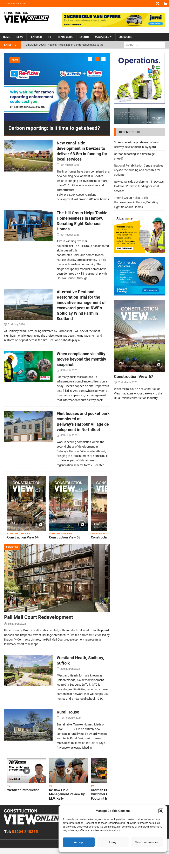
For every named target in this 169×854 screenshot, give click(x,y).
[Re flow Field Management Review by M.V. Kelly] (68, 770)
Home (6, 37)
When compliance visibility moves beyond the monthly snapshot (81, 359)
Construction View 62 (106, 537)
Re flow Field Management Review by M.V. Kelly (67, 794)
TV (49, 37)
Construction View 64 (23, 537)
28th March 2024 (70, 668)
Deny (112, 842)
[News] (28, 156)
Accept (78, 842)
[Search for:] (144, 44)
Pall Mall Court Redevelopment (38, 617)
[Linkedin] (165, 3)
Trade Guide (65, 37)
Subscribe (125, 37)
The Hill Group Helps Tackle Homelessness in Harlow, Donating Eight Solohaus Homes (136, 202)
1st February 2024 (70, 717)
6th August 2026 (69, 164)
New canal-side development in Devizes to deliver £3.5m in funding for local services (139, 186)
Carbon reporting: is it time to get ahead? (54, 128)
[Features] (28, 670)
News (19, 37)
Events (84, 37)
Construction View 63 (64, 537)
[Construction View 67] (139, 336)
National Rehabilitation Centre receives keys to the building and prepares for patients (138, 170)
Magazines (102, 37)
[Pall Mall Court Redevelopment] (57, 578)
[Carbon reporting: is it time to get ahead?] (57, 87)
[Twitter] (157, 3)
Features (36, 37)
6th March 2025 (17, 623)
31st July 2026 (16, 324)
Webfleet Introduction (23, 790)
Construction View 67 (133, 376)
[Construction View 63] (68, 503)
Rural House (68, 712)
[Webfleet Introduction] (26, 770)
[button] (161, 811)
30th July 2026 (68, 370)
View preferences (146, 842)
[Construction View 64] (26, 503)
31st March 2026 (127, 382)
